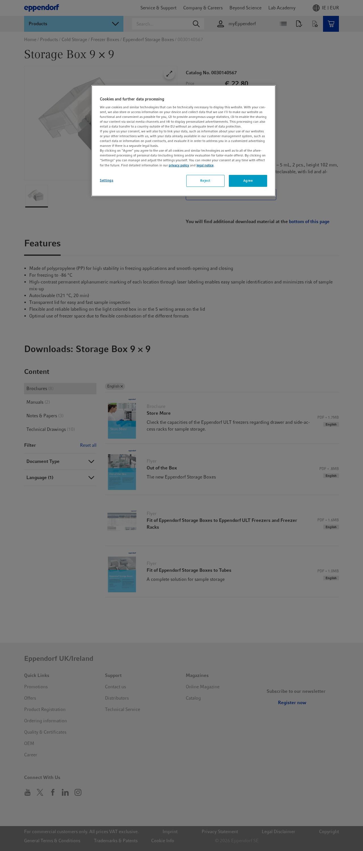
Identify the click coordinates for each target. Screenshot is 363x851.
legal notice (205, 165)
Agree (248, 181)
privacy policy (179, 165)
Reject (205, 181)
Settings (106, 180)
